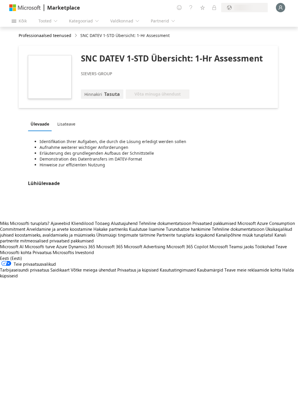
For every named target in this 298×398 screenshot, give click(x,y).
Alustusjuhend (124, 223)
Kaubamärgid (210, 270)
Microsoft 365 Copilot (187, 246)
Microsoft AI (12, 246)
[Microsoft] (25, 7)
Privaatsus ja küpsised (138, 270)
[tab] (41, 123)
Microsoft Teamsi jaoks (232, 246)
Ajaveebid (60, 223)
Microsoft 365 (109, 246)
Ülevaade (40, 124)
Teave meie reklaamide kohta (252, 270)
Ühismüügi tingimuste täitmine (125, 235)
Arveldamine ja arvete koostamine (59, 229)
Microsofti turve (40, 246)
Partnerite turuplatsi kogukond (186, 235)
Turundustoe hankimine (188, 229)
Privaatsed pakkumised (214, 223)
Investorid (84, 252)
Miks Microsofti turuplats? (24, 223)
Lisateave (66, 124)
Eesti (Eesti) (11, 258)
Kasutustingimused (178, 270)
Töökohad (264, 246)
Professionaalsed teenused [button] (45, 35)
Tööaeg (102, 223)
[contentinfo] (76, 36)
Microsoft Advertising (144, 246)
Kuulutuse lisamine (147, 229)
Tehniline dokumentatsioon (165, 223)
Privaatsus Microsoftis (53, 252)
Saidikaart (60, 270)
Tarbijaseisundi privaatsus (24, 270)
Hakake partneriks (110, 229)
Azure (61, 246)
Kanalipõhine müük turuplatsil (244, 235)
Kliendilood (82, 223)
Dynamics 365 (81, 246)
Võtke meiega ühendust (93, 270)
